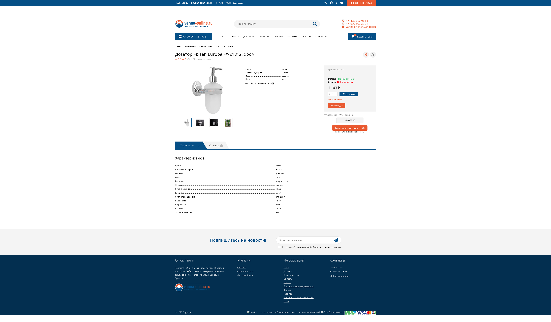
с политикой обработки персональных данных (318, 247)
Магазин (292, 36)
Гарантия (264, 36)
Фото (286, 301)
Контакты (321, 36)
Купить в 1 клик (335, 99)
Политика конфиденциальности (299, 286)
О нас (223, 36)
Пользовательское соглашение (299, 297)
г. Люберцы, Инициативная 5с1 (192, 3)
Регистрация (366, 3)
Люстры (306, 36)
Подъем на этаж (291, 275)
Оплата (235, 36)
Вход (355, 3)
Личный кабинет (245, 275)
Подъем (278, 36)
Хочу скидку (337, 105)
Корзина (241, 267)
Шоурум (287, 290)
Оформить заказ (245, 271)
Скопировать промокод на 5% (350, 128)
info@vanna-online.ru (339, 276)
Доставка (248, 36)
